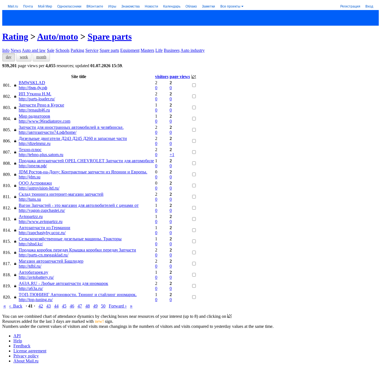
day (8, 57)
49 (95, 306)
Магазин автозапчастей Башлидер (51, 261)
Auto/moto (57, 37)
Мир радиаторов (34, 116)
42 (40, 306)
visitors (161, 76)
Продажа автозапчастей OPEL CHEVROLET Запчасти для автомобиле (86, 160)
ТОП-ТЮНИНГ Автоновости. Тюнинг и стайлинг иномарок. (78, 294)
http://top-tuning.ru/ (36, 299)
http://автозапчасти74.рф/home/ (47, 132)
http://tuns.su (30, 199)
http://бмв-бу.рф (33, 87)
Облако (191, 6)
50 (103, 306)
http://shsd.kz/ (31, 243)
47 (80, 306)
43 (48, 306)
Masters (147, 50)
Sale (50, 50)
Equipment (129, 50)
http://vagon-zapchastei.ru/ (42, 210)
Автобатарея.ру (33, 272)
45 (64, 306)
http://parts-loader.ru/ (37, 98)
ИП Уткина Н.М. (35, 93)
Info (5, 50)
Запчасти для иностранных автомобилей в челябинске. (71, 127)
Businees (172, 50)
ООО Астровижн (35, 183)
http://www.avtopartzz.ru (40, 221)
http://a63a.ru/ (31, 288)
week (24, 57)
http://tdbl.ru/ (30, 266)
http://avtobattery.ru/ (36, 277)
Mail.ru (13, 6)
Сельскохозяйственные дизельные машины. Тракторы (70, 238)
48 (87, 306)
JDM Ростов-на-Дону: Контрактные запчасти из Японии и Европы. (83, 172)
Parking (77, 50)
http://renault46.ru (34, 110)
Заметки (208, 6)
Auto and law (34, 50)
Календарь (171, 6)
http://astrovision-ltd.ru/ (39, 188)
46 (72, 306)
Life (159, 50)
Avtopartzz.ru (31, 216)
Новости (151, 6)
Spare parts (110, 37)
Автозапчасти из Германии (44, 227)
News (16, 50)
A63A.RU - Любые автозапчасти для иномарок (63, 283)
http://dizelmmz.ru (34, 143)
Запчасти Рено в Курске (41, 105)
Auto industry (192, 50)
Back (15, 306)
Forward (118, 306)
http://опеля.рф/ (33, 165)
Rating (15, 37)
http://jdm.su (29, 177)
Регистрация (350, 6)
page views (180, 76)
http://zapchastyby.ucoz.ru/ (42, 232)
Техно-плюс (30, 149)
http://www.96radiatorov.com (44, 121)
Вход (369, 6)
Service (91, 50)
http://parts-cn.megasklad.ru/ (43, 255)
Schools (62, 50)
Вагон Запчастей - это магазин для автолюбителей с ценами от (79, 205)
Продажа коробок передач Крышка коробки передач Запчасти (77, 250)
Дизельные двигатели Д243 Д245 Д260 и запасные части (73, 138)
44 (56, 306)
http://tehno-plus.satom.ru (41, 154)
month (41, 57)
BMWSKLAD (32, 82)
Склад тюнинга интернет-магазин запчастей (61, 194)
